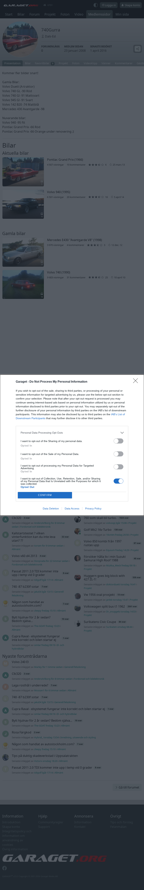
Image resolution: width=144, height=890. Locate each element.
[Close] (136, 381)
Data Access (72, 508)
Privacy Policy (93, 508)
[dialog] (72, 445)
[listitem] (72, 433)
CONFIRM (45, 495)
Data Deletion (51, 508)
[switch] (118, 441)
